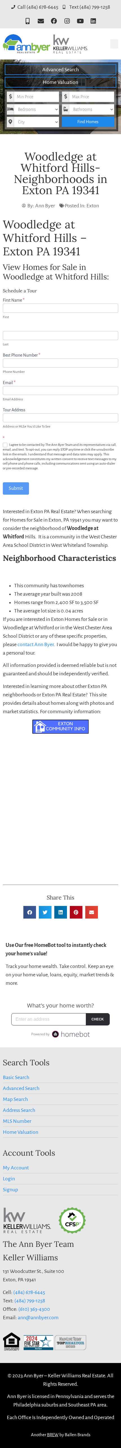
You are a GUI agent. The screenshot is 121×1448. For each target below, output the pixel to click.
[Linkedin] (93, 21)
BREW (53, 1434)
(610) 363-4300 (34, 1309)
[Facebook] (54, 21)
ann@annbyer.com (38, 1317)
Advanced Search (60, 69)
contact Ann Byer (35, 644)
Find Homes (87, 122)
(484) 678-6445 (29, 1292)
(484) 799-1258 (29, 1301)
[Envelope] (40, 21)
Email (9, 382)
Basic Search (16, 1077)
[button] (114, 44)
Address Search (19, 1110)
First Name (13, 300)
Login (9, 1178)
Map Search (15, 1099)
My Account (16, 1168)
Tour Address (14, 410)
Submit (16, 488)
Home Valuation (60, 82)
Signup (10, 1189)
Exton (92, 205)
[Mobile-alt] (27, 21)
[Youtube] (80, 21)
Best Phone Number (21, 355)
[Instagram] (67, 21)
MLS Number (17, 1121)
